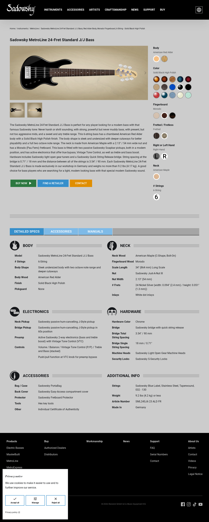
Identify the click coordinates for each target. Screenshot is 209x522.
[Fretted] (164, 136)
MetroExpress (14, 467)
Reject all (56, 503)
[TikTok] (195, 504)
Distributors (51, 454)
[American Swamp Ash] (164, 59)
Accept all (15, 503)
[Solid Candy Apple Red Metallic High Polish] (156, 95)
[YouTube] (200, 504)
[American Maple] (156, 176)
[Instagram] (189, 504)
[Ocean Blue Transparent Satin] (172, 87)
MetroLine (12, 461)
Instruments (53, 9)
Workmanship (94, 441)
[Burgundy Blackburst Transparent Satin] (188, 79)
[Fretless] (156, 136)
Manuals (95, 231)
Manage (35, 503)
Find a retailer (53, 183)
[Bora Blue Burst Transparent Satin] (180, 79)
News (134, 9)
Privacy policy (11, 512)
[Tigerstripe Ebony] (172, 115)
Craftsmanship (115, 9)
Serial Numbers (159, 454)
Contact (81, 183)
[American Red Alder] (156, 59)
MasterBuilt (13, 454)
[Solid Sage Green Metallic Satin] (188, 95)
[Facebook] (183, 504)
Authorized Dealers (55, 447)
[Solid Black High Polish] (180, 87)
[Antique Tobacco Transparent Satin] (172, 79)
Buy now (21, 183)
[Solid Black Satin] (188, 87)
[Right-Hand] (164, 156)
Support (149, 9)
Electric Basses (15, 447)
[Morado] (164, 115)
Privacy (192, 467)
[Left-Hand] (156, 156)
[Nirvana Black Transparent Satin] (164, 87)
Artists (94, 9)
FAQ (152, 447)
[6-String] (156, 197)
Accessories (75, 9)
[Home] (19, 10)
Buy (162, 9)
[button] (12, 73)
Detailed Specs (27, 231)
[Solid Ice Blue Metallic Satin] (172, 95)
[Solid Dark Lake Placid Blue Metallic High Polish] (164, 95)
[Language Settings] (199, 9)
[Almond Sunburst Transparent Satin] (164, 79)
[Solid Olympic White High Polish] (180, 95)
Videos (192, 461)
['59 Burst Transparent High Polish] (156, 79)
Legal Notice (195, 474)
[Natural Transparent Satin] (156, 87)
